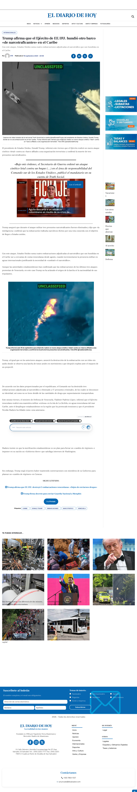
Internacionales (98, 694)
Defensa (109, 259)
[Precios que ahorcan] (110, 219)
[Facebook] (73, 56)
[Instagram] (36, 742)
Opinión (116, 694)
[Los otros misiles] (110, 202)
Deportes (96, 697)
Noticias (75, 733)
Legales (106, 741)
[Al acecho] (110, 238)
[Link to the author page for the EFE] (7, 55)
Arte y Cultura (77, 751)
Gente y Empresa (79, 754)
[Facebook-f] (30, 742)
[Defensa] (110, 252)
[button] (133, 16)
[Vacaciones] (110, 186)
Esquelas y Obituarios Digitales (115, 745)
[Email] (79, 56)
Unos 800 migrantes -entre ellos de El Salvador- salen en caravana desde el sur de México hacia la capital (21, 639)
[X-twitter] (42, 742)
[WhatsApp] (90, 56)
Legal (105, 730)
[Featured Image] (68, 604)
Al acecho (109, 245)
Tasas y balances (109, 748)
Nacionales (76, 694)
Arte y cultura (118, 697)
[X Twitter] (85, 56)
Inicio (74, 730)
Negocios (75, 697)
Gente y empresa (78, 701)
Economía (76, 740)
